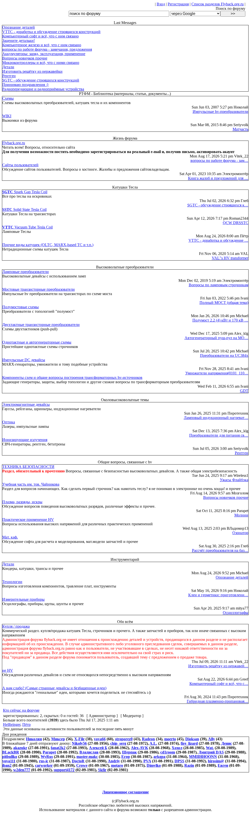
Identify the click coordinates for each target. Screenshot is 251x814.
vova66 (100, 739)
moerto (170, 739)
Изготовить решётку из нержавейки (32, 71)
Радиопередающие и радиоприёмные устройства (43, 89)
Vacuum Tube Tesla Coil (27, 227)
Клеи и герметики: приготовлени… (218, 595)
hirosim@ (216, 761)
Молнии (241, 515)
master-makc (87, 756)
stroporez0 (124, 739)
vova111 (8, 761)
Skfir (102, 770)
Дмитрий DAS (211, 752)
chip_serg (118, 743)
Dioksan (192, 739)
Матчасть (240, 129)
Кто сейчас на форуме (21, 710)
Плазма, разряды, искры (22, 502)
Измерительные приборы (23, 599)
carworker (44, 765)
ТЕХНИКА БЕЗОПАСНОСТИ (28, 467)
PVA (147, 761)
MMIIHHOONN (203, 756)
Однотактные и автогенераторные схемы (36, 342)
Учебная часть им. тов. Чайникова (30, 484)
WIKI (6, 116)
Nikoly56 (79, 743)
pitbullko (9, 756)
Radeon (148, 739)
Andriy (114, 761)
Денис (226, 743)
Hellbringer (11, 724)
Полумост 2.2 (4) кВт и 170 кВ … (220, 320)
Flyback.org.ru (13, 143)
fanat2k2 (58, 748)
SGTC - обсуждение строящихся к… (217, 205)
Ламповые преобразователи (25, 272)
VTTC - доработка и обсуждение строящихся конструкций (51, 32)
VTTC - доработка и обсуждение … (218, 240)
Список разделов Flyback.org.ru (217, 4)
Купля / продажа (16, 626)
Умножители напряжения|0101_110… (216, 373)
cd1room (167, 752)
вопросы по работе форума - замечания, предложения (47, 49)
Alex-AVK (139, 748)
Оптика (8, 422)
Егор (125, 756)
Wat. (210, 748)
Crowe (82, 765)
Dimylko (154, 765)
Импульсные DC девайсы (23, 360)
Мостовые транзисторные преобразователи (38, 289)
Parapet (49, 752)
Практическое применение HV (28, 519)
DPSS (179, 761)
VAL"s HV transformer (230, 258)
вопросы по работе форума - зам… (219, 160)
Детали (8, 67)
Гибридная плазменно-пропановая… (217, 701)
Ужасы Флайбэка (234, 480)
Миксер (58, 739)
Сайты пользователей (20, 165)
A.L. (153, 743)
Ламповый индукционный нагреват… (216, 418)
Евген (223, 765)
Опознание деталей (18, 27)
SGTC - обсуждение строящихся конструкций (40, 80)
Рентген (9, 76)
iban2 (7, 765)
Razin (189, 765)
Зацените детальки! (18, 40)
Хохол (177, 748)
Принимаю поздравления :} (25, 85)
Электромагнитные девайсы (26, 404)
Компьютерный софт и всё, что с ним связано (40, 36)
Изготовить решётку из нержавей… (218, 666)
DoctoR (78, 761)
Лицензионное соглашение (125, 792)
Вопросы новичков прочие (24, 58)
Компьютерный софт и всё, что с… (218, 684)
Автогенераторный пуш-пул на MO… (216, 338)
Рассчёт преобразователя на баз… (220, 550)
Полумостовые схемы (20, 307)
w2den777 (21, 770)
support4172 (64, 770)
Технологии (12, 582)
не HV (7, 670)
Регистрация (178, 4)
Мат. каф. (10, 537)
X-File (79, 739)
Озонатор (240, 533)
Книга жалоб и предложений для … (218, 178)
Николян (34, 739)
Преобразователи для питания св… (218, 435)
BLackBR (10, 752)
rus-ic (43, 761)
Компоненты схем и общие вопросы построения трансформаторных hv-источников (72, 377)
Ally (211, 739)
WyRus (47, 756)
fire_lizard (189, 743)
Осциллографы (235, 612)
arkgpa (159, 756)
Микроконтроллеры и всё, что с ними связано (40, 62)
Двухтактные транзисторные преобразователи (41, 325)
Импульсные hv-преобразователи (220, 111)
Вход (161, 4)
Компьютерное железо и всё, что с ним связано (41, 45)
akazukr (20, 748)
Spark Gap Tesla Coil (24, 192)
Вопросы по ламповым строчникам (218, 285)
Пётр (26, 724)
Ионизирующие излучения (24, 440)
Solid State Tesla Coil (24, 209)
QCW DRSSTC (235, 223)
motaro (117, 765)
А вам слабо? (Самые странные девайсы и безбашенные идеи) (54, 688)
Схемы (8, 98)
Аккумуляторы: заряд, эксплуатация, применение (43, 54)
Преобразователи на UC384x (224, 355)
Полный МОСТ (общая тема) (224, 302)
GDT (244, 391)
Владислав (89, 752)
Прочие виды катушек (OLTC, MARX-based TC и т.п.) (47, 245)
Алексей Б (98, 748)
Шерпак (129, 752)
